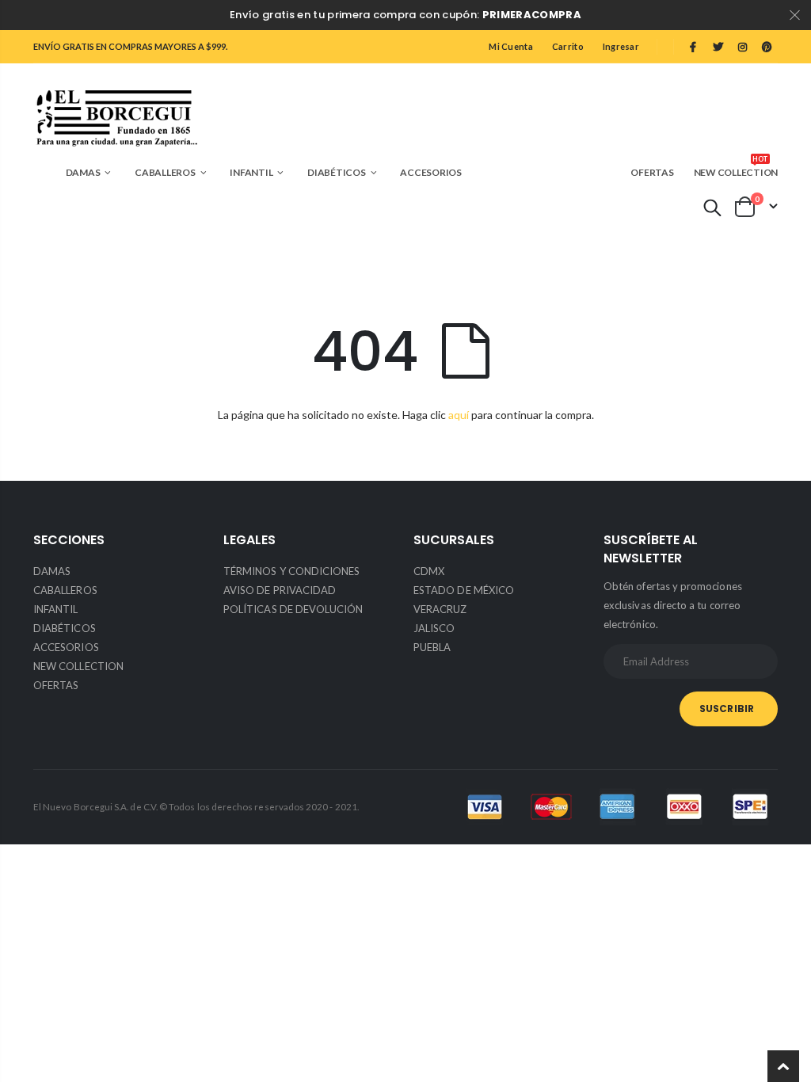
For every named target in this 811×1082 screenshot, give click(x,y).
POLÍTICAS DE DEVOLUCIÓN (293, 609)
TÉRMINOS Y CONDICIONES (291, 571)
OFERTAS (55, 685)
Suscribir (726, 708)
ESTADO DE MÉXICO (463, 590)
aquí (458, 414)
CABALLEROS (65, 590)
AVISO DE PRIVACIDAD (279, 590)
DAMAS (51, 571)
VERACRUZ (440, 609)
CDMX (428, 571)
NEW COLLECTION (78, 666)
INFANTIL (55, 609)
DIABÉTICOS (64, 628)
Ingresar (621, 46)
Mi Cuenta (510, 46)
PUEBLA (432, 647)
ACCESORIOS (66, 647)
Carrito (568, 46)
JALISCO (434, 628)
